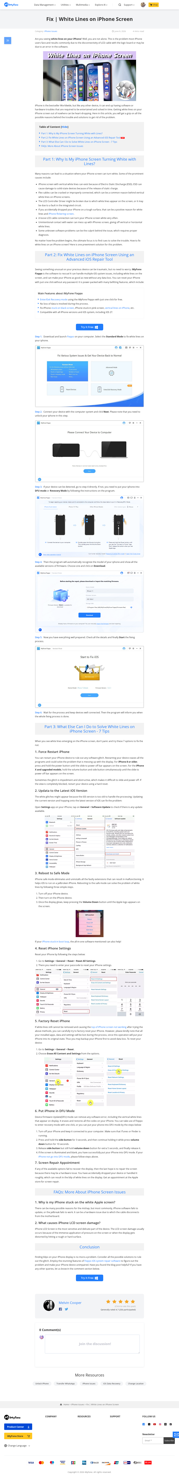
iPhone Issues (50, 31)
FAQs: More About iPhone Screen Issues (62, 146)
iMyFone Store (15, 1436)
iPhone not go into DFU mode (54, 1156)
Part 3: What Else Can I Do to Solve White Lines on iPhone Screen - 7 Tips (79, 141)
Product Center (15, 1426)
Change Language (17, 1445)
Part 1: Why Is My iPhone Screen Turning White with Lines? (72, 133)
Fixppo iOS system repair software (102, 1260)
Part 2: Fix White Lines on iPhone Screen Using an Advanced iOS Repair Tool (80, 137)
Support (128, 4)
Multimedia (82, 4)
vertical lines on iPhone (117, 307)
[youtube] (154, 1424)
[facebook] (143, 1424)
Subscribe (169, 1440)
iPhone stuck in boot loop (55, 941)
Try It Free (87, 327)
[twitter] (149, 1424)
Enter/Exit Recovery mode (53, 299)
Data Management (44, 4)
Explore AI (100, 4)
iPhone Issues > (78, 1404)
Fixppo (70, 336)
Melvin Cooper (70, 1302)
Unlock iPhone (42, 1383)
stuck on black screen (62, 307)
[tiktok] (170, 1424)
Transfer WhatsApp (65, 1383)
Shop (155, 4)
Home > (67, 1404)
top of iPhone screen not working (108, 1027)
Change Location (136, 1383)
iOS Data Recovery (111, 1383)
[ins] (160, 1424)
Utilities (65, 4)
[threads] (165, 1424)
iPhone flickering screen (61, 213)
